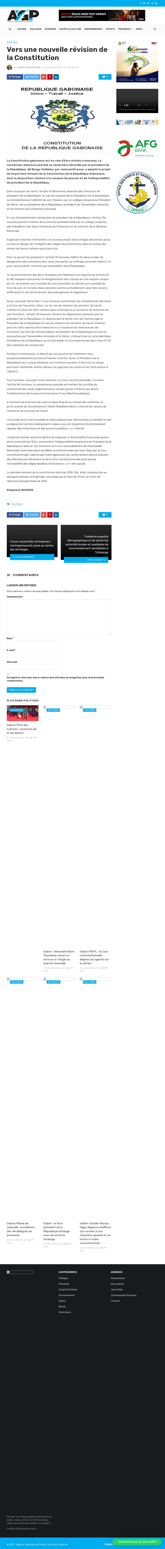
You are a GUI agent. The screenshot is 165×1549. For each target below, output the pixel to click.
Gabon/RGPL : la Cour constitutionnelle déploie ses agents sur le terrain (94, 957)
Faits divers (65, 1312)
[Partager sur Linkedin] (56, 77)
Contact (115, 1301)
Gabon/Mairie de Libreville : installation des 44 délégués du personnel (21, 1229)
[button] (137, 1542)
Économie (50, 29)
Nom (10, 638)
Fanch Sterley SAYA (28, 67)
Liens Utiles (117, 1289)
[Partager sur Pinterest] (50, 77)
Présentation (118, 1278)
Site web (12, 662)
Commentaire (15, 596)
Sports (110, 29)
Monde (62, 1306)
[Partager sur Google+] (44, 77)
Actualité (17, 710)
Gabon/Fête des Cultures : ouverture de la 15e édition (22, 729)
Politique (36, 29)
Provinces (124, 29)
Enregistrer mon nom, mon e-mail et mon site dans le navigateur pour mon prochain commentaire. (55, 679)
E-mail (11, 650)
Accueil (22, 29)
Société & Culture (70, 29)
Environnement (93, 29)
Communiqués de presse (123, 1295)
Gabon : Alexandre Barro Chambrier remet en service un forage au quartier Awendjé (58, 957)
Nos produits (117, 1284)
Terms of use (112, 1544)
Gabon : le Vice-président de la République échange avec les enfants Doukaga (56, 1231)
